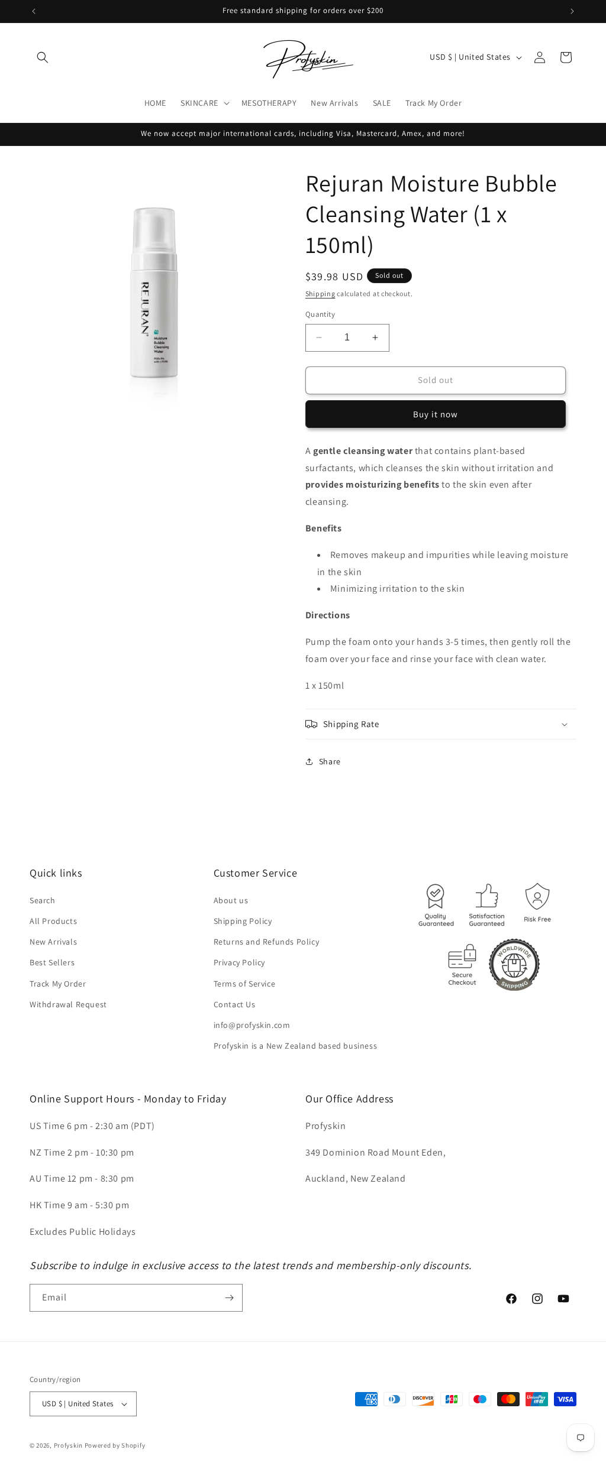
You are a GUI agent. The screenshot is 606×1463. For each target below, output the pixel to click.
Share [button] (330, 761)
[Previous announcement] (34, 11)
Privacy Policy (239, 962)
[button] (43, 57)
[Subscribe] (229, 1298)
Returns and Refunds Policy (267, 941)
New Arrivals (53, 941)
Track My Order (58, 983)
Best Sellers (52, 962)
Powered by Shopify (115, 1445)
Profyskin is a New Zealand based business (296, 1045)
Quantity (320, 314)
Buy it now (435, 414)
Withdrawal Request (68, 1004)
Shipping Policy (243, 921)
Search (43, 900)
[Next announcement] (572, 11)
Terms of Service (245, 983)
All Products (53, 921)
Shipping (320, 293)
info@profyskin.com (252, 1025)
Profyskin (68, 1445)
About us (231, 900)
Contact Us (235, 1004)
